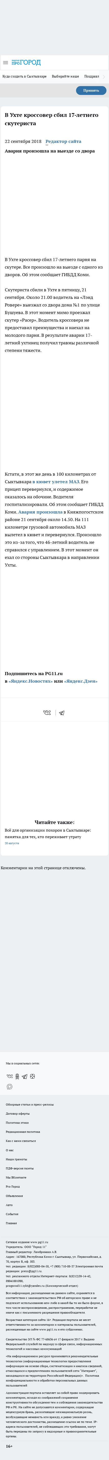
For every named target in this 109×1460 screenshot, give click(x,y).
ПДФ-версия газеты (20, 1168)
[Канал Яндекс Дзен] (32, 1076)
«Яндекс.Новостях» (31, 681)
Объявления (14, 1196)
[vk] (47, 712)
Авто (9, 1205)
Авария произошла (40, 512)
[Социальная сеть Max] (9, 1087)
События (12, 1214)
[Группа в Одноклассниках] (17, 1076)
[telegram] (63, 712)
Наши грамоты (16, 1159)
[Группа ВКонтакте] (9, 1076)
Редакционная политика (23, 1132)
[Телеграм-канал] (25, 1076)
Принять (91, 90)
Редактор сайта (63, 141)
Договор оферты (18, 1113)
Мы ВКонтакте (16, 1177)
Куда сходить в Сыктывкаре (25, 76)
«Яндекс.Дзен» (81, 681)
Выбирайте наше (65, 76)
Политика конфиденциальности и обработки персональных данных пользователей (52, 1380)
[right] (104, 76)
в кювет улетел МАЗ (55, 481)
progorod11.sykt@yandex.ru (25, 1286)
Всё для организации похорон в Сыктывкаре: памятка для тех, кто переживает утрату (48, 836)
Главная (11, 1223)
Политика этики (17, 1122)
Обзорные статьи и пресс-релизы (30, 1104)
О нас (10, 1150)
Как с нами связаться (21, 1141)
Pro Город (13, 1186)
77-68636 (47, 1339)
